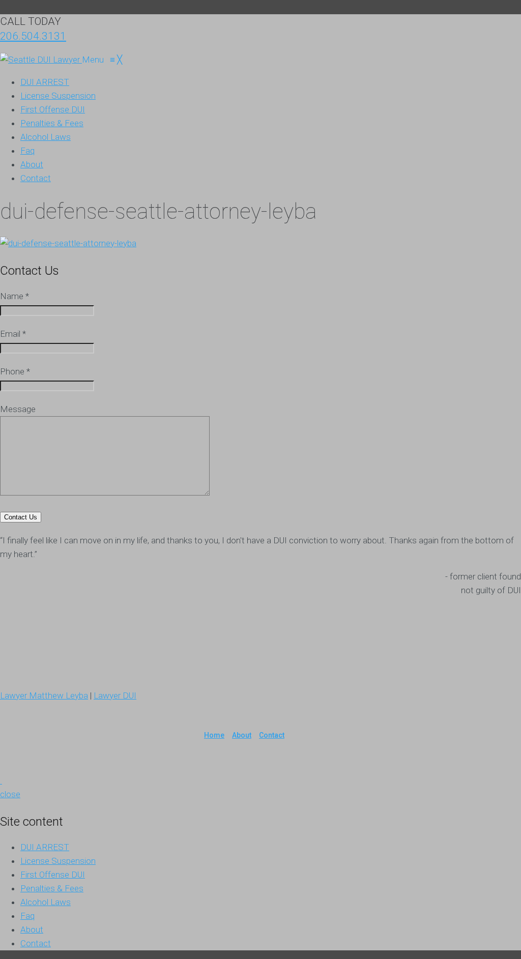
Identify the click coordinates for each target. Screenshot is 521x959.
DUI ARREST (44, 847)
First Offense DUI (52, 874)
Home (214, 735)
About (241, 735)
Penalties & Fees (51, 888)
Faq (27, 916)
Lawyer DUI (115, 695)
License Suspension (58, 861)
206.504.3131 (33, 36)
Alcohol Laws (45, 902)
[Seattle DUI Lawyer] (41, 59)
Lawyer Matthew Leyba (44, 695)
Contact (271, 735)
